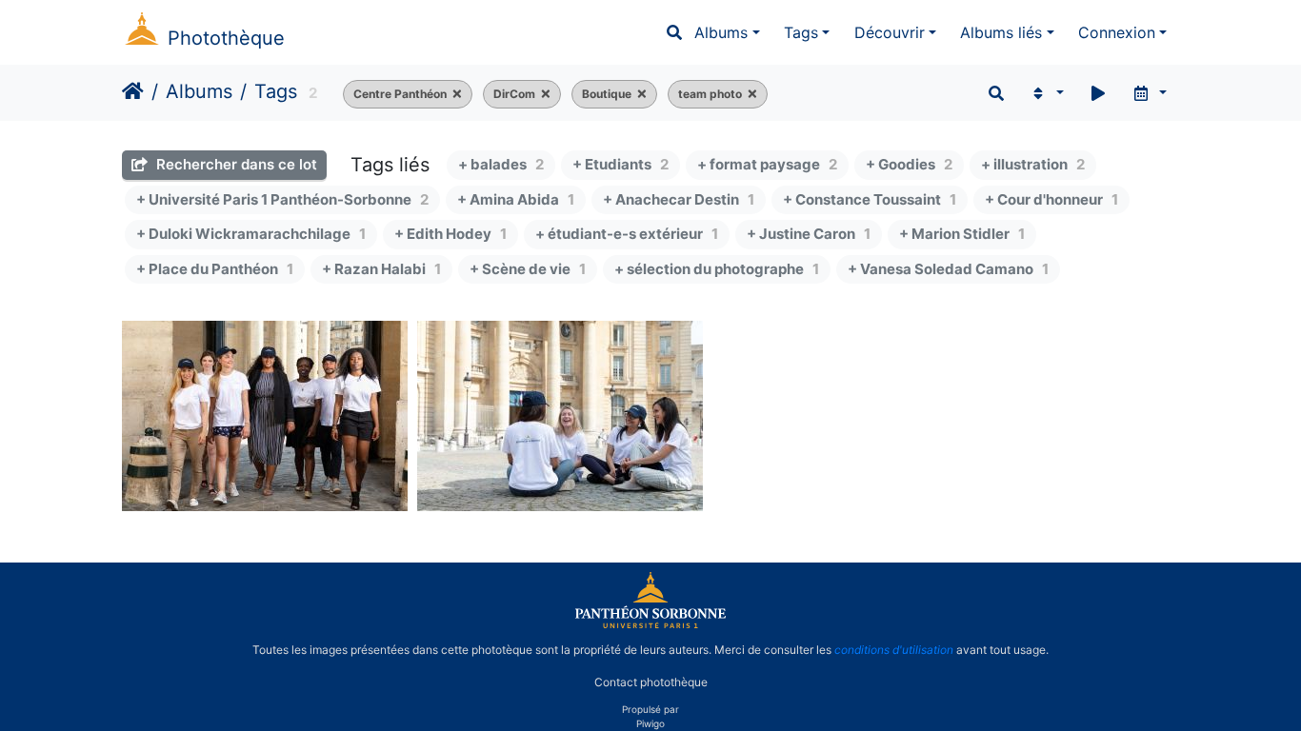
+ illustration (1033, 164)
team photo (710, 94)
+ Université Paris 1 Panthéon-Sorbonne (282, 199)
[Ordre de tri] (1046, 93)
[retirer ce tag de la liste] (454, 94)
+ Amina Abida (515, 199)
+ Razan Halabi (381, 269)
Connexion (1116, 32)
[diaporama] (1098, 93)
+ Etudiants (620, 164)
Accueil (133, 91)
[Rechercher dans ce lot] (996, 93)
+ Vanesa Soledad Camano (948, 269)
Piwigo (650, 723)
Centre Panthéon (400, 94)
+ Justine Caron (809, 234)
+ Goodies (909, 164)
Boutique (606, 94)
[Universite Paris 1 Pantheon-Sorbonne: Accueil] (650, 624)
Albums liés (1001, 32)
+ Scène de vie (528, 269)
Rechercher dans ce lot (234, 164)
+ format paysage (767, 164)
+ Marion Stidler (962, 234)
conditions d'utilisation (893, 649)
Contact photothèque (651, 682)
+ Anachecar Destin (678, 199)
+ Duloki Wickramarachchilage (251, 234)
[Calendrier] (1149, 93)
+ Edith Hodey (450, 234)
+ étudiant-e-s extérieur (626, 234)
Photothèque (226, 38)
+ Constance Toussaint (869, 199)
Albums (721, 32)
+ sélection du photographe (716, 269)
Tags (801, 32)
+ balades (501, 164)
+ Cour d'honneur (1051, 199)
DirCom (514, 94)
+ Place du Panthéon (214, 269)
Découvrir (889, 32)
